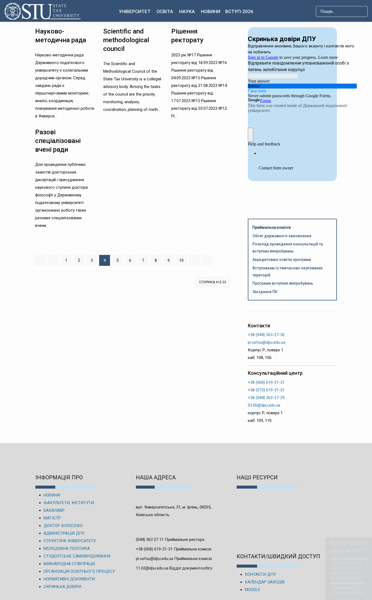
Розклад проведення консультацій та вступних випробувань (287, 247)
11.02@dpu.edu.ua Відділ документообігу (174, 568)
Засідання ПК (265, 292)
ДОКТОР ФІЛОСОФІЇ (63, 525)
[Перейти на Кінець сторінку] (207, 260)
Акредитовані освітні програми (281, 259)
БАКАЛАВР (54, 510)
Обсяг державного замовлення (281, 236)
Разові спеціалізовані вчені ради (58, 140)
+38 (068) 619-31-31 (266, 382)
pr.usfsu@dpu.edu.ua (266, 342)
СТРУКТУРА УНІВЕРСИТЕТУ (70, 540)
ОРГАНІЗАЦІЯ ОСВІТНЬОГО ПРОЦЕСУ (79, 571)
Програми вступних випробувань (282, 283)
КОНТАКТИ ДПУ (260, 574)
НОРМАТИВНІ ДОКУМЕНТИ (69, 579)
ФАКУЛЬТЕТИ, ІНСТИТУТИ (69, 502)
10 (181, 260)
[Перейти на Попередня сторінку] (53, 260)
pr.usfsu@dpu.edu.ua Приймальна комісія (174, 558)
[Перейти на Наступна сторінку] (194, 260)
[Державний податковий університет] (44, 11)
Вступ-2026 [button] (239, 11)
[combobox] (342, 11)
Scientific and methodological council (126, 40)
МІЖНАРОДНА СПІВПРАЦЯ (69, 563)
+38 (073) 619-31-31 (266, 390)
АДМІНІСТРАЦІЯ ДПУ (64, 533)
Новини (210, 11)
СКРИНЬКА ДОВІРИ (62, 586)
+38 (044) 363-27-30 (266, 334)
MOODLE (252, 589)
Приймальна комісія (271, 227)
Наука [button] (187, 11)
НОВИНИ (52, 495)
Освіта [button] (165, 11)
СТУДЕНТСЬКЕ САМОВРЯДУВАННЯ (77, 556)
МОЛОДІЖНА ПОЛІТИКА (67, 548)
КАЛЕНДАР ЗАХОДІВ (265, 582)
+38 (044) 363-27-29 (266, 397)
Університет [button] (135, 11)
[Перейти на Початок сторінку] (40, 260)
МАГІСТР (52, 518)
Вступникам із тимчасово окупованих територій (287, 271)
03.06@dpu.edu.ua (264, 405)
